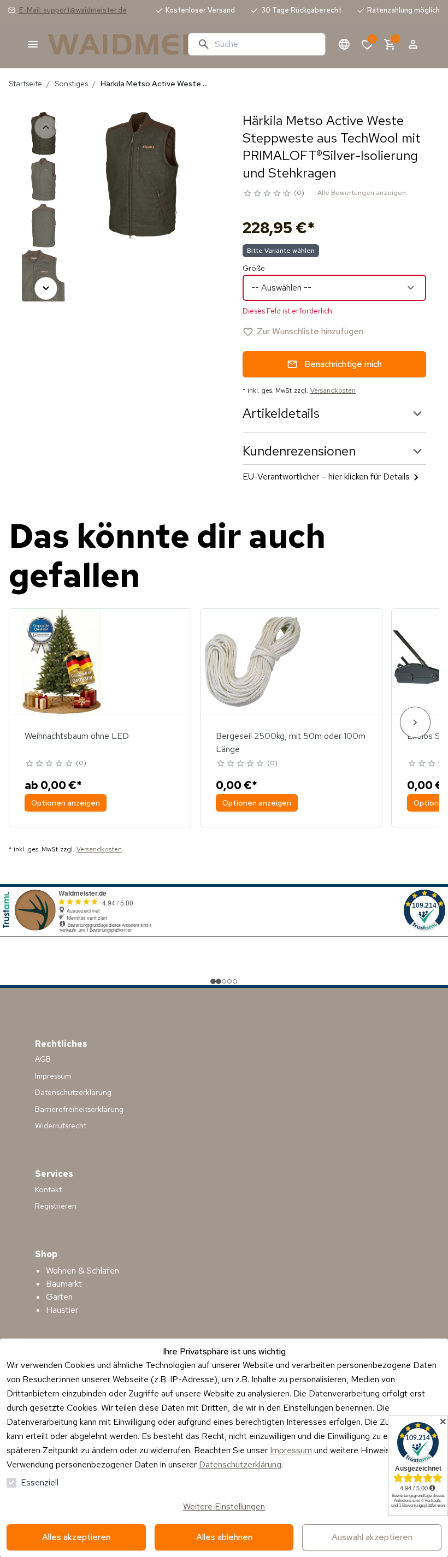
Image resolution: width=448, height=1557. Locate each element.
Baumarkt (64, 1283)
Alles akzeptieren (76, 1537)
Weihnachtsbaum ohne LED (77, 736)
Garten (59, 1297)
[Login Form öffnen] (413, 44)
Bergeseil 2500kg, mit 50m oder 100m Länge (291, 742)
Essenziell (39, 1482)
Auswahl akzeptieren (372, 1537)
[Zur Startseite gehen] (113, 44)
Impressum (291, 1450)
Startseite (25, 83)
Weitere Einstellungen (224, 1506)
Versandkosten (333, 390)
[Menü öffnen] (33, 44)
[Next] (46, 288)
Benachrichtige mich (343, 364)
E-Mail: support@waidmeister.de (73, 10)
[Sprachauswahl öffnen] (344, 44)
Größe (254, 268)
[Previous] (46, 127)
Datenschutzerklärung (240, 1464)
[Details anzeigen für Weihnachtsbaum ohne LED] (61, 661)
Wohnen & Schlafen (82, 1270)
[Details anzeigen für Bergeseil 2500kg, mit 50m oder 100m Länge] (253, 661)
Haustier (62, 1310)
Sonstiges (71, 83)
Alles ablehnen (224, 1537)
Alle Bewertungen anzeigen (361, 192)
